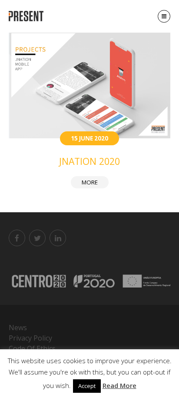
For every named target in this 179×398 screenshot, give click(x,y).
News (18, 327)
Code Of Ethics (32, 348)
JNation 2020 (89, 161)
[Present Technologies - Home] (27, 16)
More (90, 182)
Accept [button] (87, 386)
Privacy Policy (30, 338)
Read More (119, 385)
